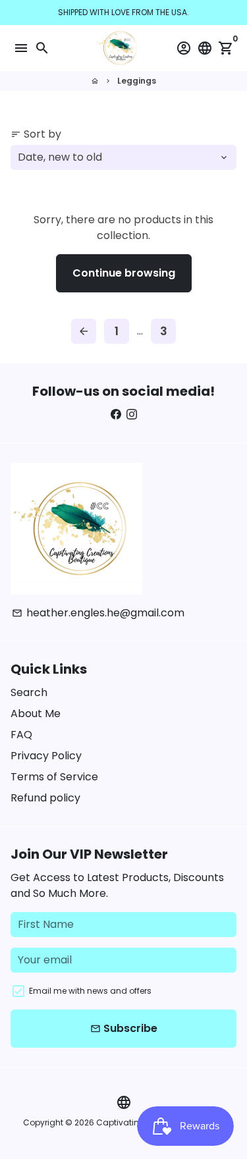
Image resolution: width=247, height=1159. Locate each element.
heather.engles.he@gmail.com (98, 612)
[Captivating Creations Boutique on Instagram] (131, 414)
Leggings (136, 80)
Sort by (36, 134)
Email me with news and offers (90, 990)
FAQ (21, 734)
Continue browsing (123, 273)
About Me (36, 713)
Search (29, 692)
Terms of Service (54, 776)
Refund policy (45, 797)
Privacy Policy (46, 755)
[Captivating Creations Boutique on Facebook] (116, 414)
